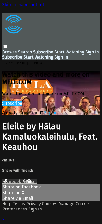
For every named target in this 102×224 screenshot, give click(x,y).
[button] (5, 46)
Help (7, 203)
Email (31, 181)
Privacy (34, 203)
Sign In (61, 57)
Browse (10, 52)
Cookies (50, 203)
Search (25, 52)
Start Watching (69, 52)
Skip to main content (23, 4)
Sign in (92, 52)
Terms (19, 203)
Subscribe (12, 103)
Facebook (12, 181)
